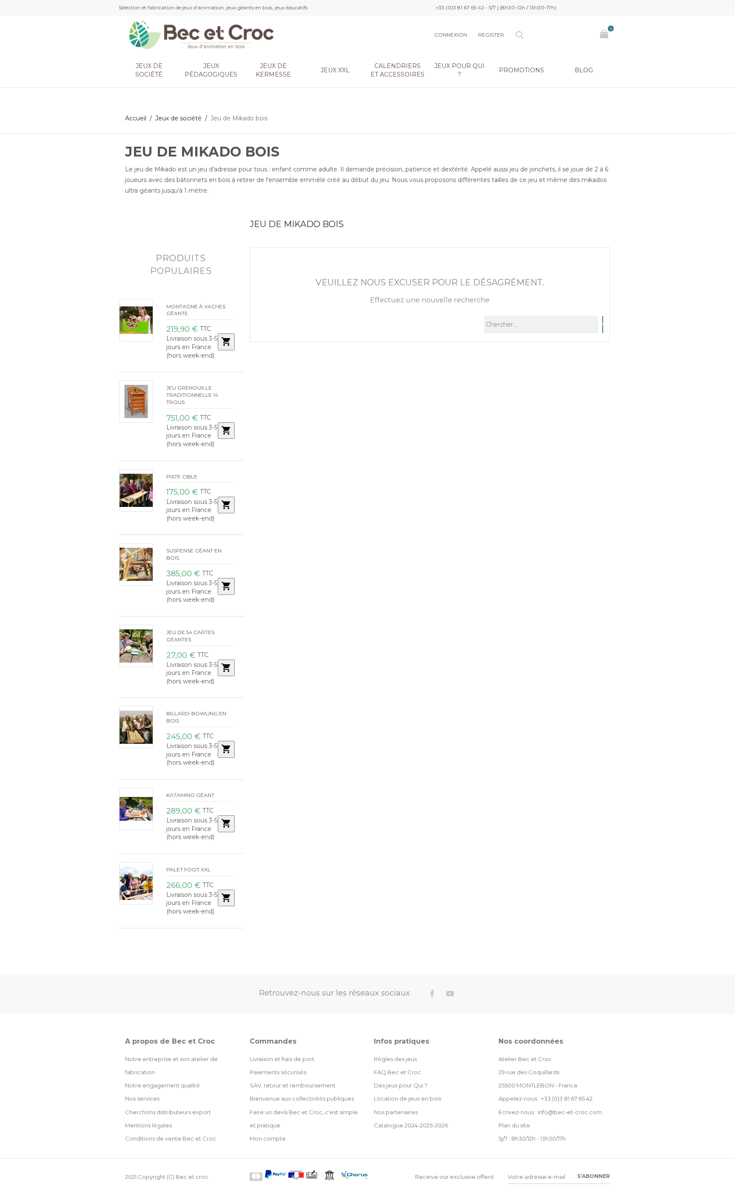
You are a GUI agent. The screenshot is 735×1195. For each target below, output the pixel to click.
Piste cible (181, 476)
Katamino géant (190, 795)
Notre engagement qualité (162, 1085)
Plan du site (514, 1125)
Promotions (521, 70)
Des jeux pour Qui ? (400, 1085)
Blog (584, 70)
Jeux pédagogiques (211, 70)
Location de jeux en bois (407, 1098)
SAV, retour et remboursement (293, 1085)
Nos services (142, 1098)
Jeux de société (148, 70)
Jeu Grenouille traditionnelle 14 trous (192, 394)
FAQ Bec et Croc (397, 1072)
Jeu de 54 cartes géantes (190, 636)
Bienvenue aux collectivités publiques (302, 1098)
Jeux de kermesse (273, 70)
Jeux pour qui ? (459, 70)
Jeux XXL (335, 70)
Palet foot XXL (188, 869)
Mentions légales (148, 1125)
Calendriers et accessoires (397, 70)
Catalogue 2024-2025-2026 (411, 1125)
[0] (605, 34)
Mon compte (268, 1138)
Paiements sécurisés (278, 1072)
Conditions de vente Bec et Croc (170, 1138)
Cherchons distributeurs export (168, 1112)
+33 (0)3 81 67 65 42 (567, 1098)
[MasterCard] (256, 1177)
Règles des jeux (395, 1059)
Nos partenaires (396, 1112)
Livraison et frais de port (282, 1059)
